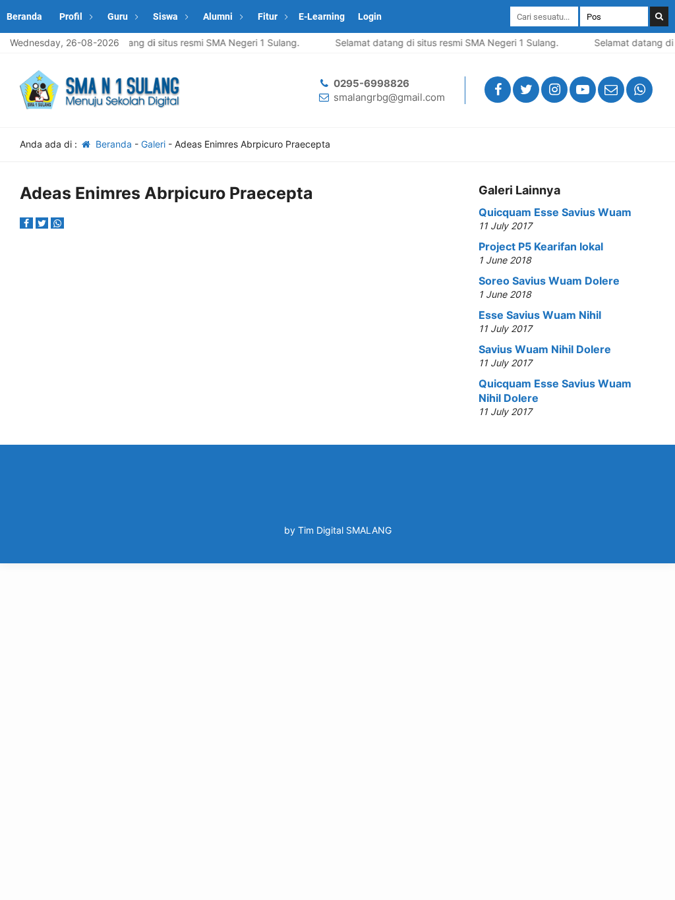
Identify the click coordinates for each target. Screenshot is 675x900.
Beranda (24, 16)
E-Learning (322, 16)
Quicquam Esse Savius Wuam (555, 212)
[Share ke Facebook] (28, 223)
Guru (117, 16)
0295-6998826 (371, 83)
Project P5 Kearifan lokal (541, 246)
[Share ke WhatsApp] (57, 223)
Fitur (268, 16)
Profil (70, 16)
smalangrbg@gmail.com (389, 97)
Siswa (165, 16)
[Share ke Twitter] (43, 223)
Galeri (153, 144)
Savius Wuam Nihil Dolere (545, 349)
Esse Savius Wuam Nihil (540, 315)
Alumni (218, 16)
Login (370, 16)
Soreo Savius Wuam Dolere (549, 280)
